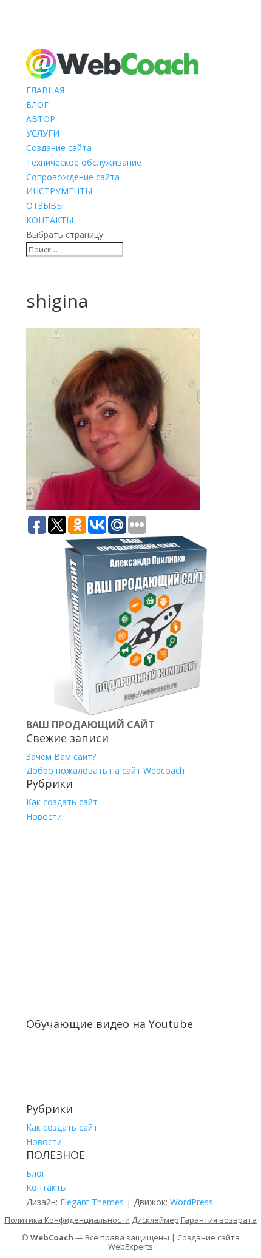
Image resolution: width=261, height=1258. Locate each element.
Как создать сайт (62, 802)
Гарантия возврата (219, 1219)
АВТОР (40, 118)
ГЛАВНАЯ (45, 90)
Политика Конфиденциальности (67, 1219)
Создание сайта (59, 148)
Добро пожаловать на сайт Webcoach (105, 770)
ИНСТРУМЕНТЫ (59, 191)
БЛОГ (37, 104)
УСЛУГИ (42, 133)
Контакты (46, 1187)
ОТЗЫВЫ (45, 205)
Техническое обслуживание (83, 162)
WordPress (191, 1202)
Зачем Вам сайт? (61, 756)
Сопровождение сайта (73, 177)
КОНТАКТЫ (49, 220)
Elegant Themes (92, 1202)
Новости (44, 816)
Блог (36, 1173)
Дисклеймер (155, 1219)
